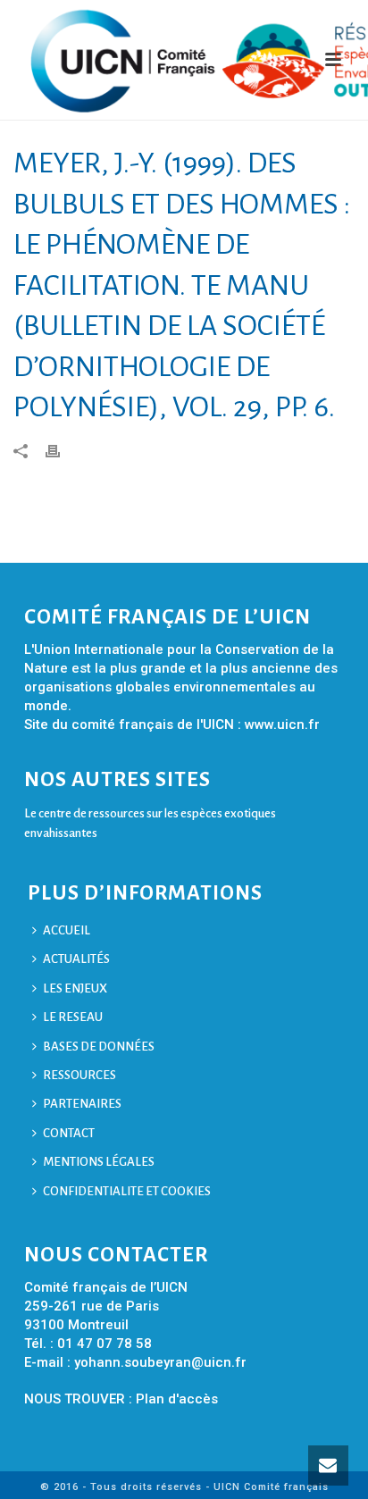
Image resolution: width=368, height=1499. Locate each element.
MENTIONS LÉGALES (99, 1161)
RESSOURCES (79, 1075)
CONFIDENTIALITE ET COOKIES (127, 1191)
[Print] (62, 450)
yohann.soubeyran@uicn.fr (160, 1362)
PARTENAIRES (82, 1103)
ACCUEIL (66, 930)
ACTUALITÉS (76, 959)
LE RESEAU (73, 1017)
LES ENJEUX (75, 988)
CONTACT (69, 1133)
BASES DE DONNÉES (99, 1046)
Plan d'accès (177, 1399)
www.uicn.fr (282, 724)
